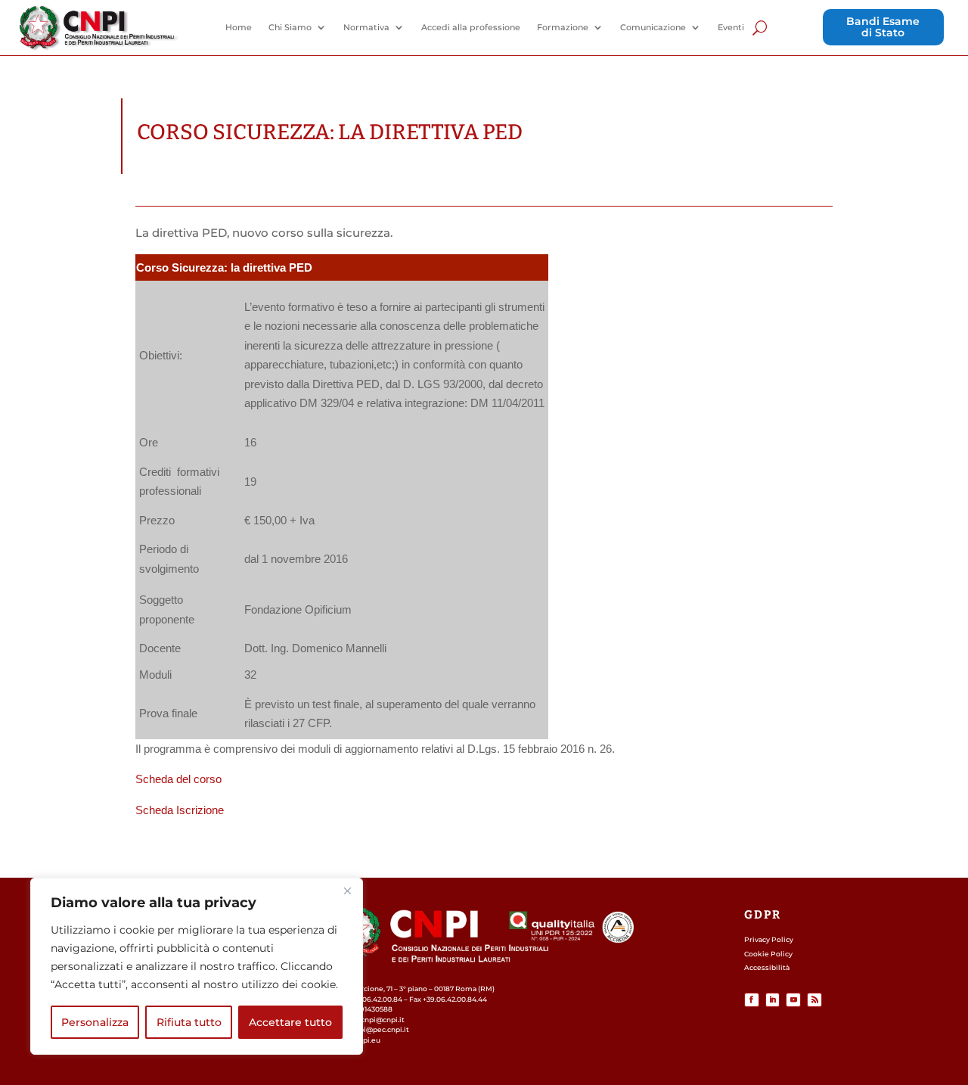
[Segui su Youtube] (793, 1000)
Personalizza (95, 1022)
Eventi (731, 27)
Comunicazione (653, 27)
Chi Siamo (290, 27)
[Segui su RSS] (814, 1000)
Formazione (562, 27)
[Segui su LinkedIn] (772, 1000)
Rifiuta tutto (189, 1022)
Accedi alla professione (470, 27)
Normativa (366, 27)
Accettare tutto (290, 1022)
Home (238, 27)
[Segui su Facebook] (751, 1000)
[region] (196, 966)
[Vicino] (347, 890)
